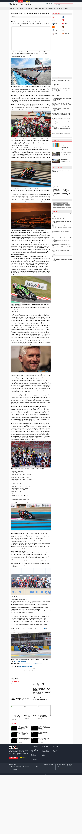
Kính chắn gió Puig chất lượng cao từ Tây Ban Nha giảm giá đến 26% (23, 733)
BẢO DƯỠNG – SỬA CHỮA (50, 8)
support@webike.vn (17, 767)
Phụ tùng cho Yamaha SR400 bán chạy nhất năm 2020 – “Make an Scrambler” (23, 727)
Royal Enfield (67, 33)
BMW (56, 23)
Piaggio (56, 30)
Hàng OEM (33, 751)
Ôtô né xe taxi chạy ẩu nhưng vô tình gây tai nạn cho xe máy (65, 161)
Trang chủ (44, 749)
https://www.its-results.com (20, 661)
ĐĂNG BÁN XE (23, 757)
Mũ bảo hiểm (33, 755)
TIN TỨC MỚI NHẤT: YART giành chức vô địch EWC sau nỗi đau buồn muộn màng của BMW (20, 700)
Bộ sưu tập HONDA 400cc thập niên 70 (43, 733)
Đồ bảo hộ (33, 754)
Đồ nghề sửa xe (34, 759)
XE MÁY (17, 8)
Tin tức (21, 1)
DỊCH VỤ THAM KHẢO (57, 167)
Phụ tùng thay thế (34, 752)
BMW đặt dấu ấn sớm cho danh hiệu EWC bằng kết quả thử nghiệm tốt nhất (41, 697)
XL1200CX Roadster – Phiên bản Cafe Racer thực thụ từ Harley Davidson (23, 739)
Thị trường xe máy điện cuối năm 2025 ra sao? (61, 134)
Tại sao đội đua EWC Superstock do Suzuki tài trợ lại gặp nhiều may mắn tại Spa (17, 716)
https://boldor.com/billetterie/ (25, 666)
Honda (56, 16)
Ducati (66, 20)
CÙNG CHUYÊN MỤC (15, 681)
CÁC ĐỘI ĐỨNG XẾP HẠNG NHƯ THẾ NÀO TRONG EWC (44, 716)
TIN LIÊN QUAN (14, 703)
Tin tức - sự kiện (45, 750)
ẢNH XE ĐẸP (13, 723)
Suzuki (66, 23)
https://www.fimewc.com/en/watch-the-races (31, 663)
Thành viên (33, 758)
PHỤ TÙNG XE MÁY (34, 746)
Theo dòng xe (34, 749)
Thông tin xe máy (45, 751)
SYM (56, 33)
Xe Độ (26, 8)
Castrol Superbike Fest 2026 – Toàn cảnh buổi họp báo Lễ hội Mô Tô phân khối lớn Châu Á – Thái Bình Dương (61, 108)
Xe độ (43, 754)
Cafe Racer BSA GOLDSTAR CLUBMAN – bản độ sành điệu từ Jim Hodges (43, 739)
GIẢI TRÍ (55, 211)
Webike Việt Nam (62, 768)
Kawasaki (56, 20)
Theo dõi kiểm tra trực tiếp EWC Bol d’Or (41, 699)
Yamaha (66, 16)
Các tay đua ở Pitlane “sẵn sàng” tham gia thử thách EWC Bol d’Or (41, 693)
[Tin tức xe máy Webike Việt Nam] (20, 4)
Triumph (66, 30)
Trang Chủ (12, 8)
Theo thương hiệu (34, 750)
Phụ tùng (15, 1)
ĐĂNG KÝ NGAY (13, 757)
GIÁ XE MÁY (30, 8)
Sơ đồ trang (55, 750)
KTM (56, 26)
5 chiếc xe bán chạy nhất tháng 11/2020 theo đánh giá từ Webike (44, 727)
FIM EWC (67, 8)
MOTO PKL (22, 8)
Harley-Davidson (68, 26)
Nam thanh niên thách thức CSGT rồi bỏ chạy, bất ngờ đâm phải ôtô (66, 154)
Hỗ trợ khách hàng (56, 749)
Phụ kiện (33, 756)
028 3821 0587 (16, 771)
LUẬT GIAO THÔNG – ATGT (39, 8)
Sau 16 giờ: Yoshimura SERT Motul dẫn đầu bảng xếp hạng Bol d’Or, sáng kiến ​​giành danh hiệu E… (41, 684)
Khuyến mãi (28, 1)
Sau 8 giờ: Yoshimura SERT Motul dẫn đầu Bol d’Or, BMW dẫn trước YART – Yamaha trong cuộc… (41, 689)
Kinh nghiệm (44, 752)
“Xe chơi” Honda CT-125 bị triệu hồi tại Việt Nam (61, 114)
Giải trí (58, 8)
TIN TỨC (62, 8)
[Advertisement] (62, 57)
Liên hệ (54, 751)
